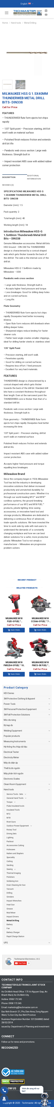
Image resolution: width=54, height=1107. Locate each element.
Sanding (10, 865)
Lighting (10, 837)
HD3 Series (9, 693)
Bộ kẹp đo (8, 725)
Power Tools (9, 704)
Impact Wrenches (14, 901)
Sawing (10, 869)
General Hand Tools (15, 798)
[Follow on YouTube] (46, 14)
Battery (10, 924)
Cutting (10, 861)
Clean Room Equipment (15, 784)
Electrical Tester (11, 752)
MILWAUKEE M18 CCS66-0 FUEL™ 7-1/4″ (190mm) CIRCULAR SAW (40, 620)
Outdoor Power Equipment (18, 826)
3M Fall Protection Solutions (17, 714)
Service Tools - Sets (15, 794)
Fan (8, 928)
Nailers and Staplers (15, 853)
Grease (10, 909)
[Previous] (7, 53)
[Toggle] (49, 698)
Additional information (34, 177)
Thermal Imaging (14, 873)
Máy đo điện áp (11, 763)
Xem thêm (15, 630)
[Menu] (6, 13)
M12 (8, 814)
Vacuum (10, 889)
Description (8, 177)
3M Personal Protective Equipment (20, 709)
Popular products (12, 736)
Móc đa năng (10, 720)
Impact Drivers (13, 916)
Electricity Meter (11, 757)
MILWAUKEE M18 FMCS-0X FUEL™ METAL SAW (40, 664)
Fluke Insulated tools (15, 806)
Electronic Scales (12, 779)
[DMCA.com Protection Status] (14, 1081)
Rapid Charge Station (15, 936)
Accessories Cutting (15, 845)
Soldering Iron (12, 881)
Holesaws (11, 849)
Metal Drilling (30, 23)
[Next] (47, 53)
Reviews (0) (8, 185)
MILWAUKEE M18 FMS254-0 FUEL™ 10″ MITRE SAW (14, 664)
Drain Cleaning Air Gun (16, 885)
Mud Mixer (11, 913)
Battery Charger (13, 932)
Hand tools (16, 23)
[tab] (14, 177)
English (24, 4)
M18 (8, 818)
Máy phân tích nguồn (13, 773)
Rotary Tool (11, 830)
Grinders (10, 897)
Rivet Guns (11, 822)
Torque (9, 802)
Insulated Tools (13, 810)
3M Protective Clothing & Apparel (19, 698)
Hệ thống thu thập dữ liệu (15, 747)
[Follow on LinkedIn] (46, 11)
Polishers (11, 877)
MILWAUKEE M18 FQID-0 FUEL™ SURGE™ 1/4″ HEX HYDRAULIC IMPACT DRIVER (14, 620)
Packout (10, 841)
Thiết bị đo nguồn (12, 768)
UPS (6, 942)
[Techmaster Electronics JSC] (27, 12)
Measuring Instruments (15, 741)
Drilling (9, 893)
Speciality (11, 857)
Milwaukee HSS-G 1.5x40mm (18, 268)
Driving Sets (11, 833)
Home (5, 23)
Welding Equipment (13, 730)
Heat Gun (11, 905)
